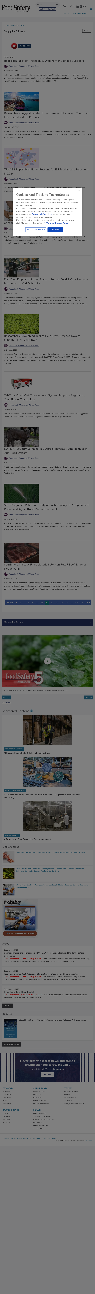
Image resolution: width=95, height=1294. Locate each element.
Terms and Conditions (42, 214)
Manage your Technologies (36, 230)
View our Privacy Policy (57, 223)
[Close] (79, 190)
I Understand (55, 230)
